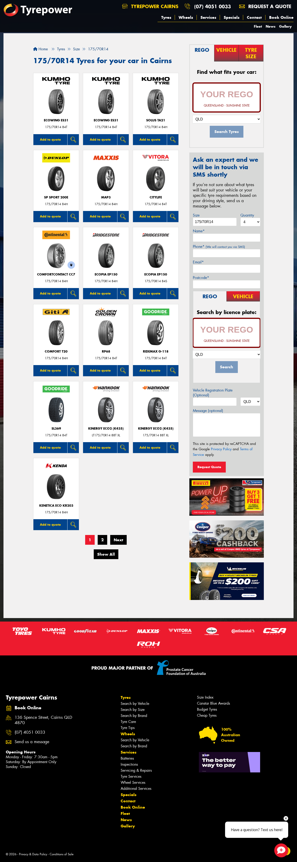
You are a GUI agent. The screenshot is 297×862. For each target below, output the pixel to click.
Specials (231, 17)
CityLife (156, 197)
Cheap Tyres (206, 715)
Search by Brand (134, 715)
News (270, 26)
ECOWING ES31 (56, 120)
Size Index (205, 697)
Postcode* (201, 277)
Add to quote (50, 139)
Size (196, 215)
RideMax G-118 (155, 351)
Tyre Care (128, 721)
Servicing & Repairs (136, 770)
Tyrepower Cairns (153, 6)
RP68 (106, 351)
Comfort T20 (56, 351)
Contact (254, 17)
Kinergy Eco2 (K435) (106, 429)
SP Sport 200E (56, 197)
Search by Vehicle (135, 703)
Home (42, 49)
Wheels (186, 17)
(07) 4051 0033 (212, 6)
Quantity (247, 215)
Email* (198, 262)
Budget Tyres (207, 709)
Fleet (258, 26)
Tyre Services (131, 776)
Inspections (129, 764)
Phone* (219, 246)
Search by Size (133, 709)
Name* (199, 231)
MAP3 (106, 197)
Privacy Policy (221, 449)
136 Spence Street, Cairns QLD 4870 (43, 720)
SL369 (56, 429)
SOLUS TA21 (155, 120)
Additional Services (136, 788)
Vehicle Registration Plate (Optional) (212, 393)
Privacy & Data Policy (33, 854)
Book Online (281, 17)
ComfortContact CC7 (56, 274)
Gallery (285, 26)
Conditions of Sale (62, 854)
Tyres (166, 17)
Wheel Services (133, 782)
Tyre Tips (128, 727)
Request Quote (209, 467)
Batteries (127, 758)
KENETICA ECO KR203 (56, 506)
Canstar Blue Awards (213, 703)
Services (208, 17)
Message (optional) (208, 410)
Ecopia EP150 (106, 274)
